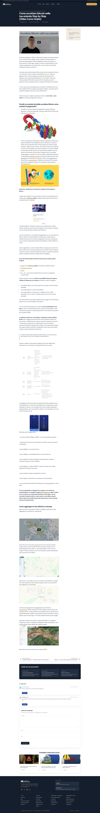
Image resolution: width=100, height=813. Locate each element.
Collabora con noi (39, 804)
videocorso (30, 198)
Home (20, 11)
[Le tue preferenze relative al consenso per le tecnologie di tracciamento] (2, 811)
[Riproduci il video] (39, 42)
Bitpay (22, 265)
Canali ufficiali (38, 800)
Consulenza (53, 799)
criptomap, (32, 156)
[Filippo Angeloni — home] (7, 4)
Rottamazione (53, 800)
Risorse (47, 4)
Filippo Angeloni (39, 797)
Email (22, 736)
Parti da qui (23, 797)
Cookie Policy (68, 804)
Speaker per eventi (39, 802)
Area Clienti (53, 804)
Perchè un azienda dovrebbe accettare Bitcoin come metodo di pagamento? (74, 33)
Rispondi (24, 704)
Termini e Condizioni (70, 800)
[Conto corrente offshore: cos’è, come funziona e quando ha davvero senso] (50, 759)
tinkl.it (22, 270)
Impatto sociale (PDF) (70, 799)
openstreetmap (33, 160)
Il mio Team (38, 799)
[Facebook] (22, 790)
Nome (22, 730)
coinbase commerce (26, 268)
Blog (43, 4)
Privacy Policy (68, 802)
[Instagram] (30, 790)
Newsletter (23, 804)
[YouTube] (27, 790)
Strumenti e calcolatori (25, 800)
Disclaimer (68, 797)
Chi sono (39, 4)
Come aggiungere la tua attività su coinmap (74, 38)
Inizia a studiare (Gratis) (55, 797)
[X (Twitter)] (24, 790)
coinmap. (37, 156)
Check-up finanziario (25, 802)
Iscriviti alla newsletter (91, 4)
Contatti (58, 4)
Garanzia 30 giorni (54, 802)
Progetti (52, 4)
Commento (23, 715)
